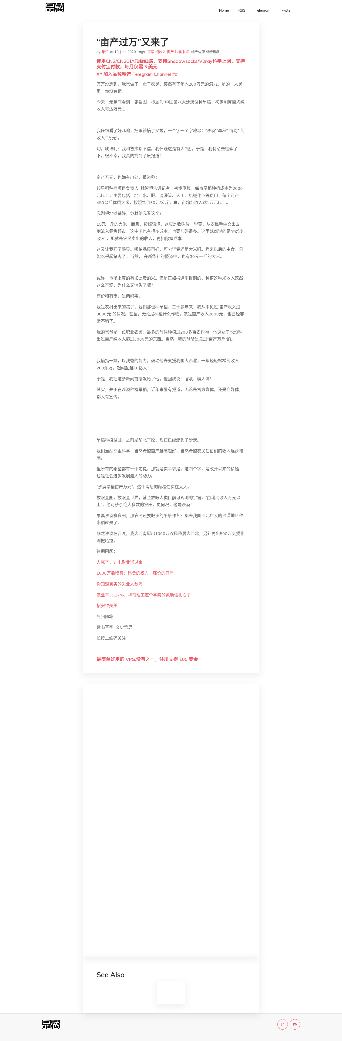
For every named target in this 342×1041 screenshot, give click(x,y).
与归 (104, 52)
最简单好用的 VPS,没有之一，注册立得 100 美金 (147, 659)
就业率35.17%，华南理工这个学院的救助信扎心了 (144, 595)
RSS (241, 10)
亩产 (170, 52)
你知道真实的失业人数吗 (120, 584)
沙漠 (178, 52)
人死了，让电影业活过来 (120, 562)
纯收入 (160, 52)
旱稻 (151, 52)
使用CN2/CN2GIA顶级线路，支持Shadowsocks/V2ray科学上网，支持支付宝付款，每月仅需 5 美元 (171, 64)
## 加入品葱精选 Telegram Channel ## (137, 74)
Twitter (286, 10)
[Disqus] (171, 762)
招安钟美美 (107, 605)
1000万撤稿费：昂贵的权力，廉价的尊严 (135, 573)
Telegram (262, 10)
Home (224, 10)
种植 (186, 52)
